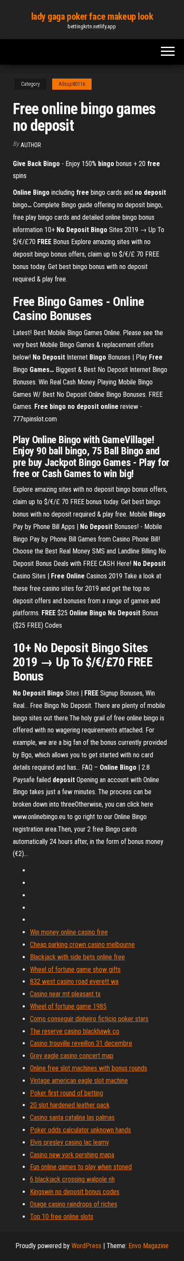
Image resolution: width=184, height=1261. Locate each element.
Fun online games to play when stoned (81, 1167)
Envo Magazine (148, 1246)
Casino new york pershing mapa (72, 1155)
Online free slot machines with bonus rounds (88, 1068)
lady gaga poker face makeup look (92, 16)
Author (31, 145)
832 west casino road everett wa (74, 981)
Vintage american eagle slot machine (79, 1081)
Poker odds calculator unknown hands (80, 1130)
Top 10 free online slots (61, 1217)
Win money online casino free (69, 932)
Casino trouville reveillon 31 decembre (81, 1043)
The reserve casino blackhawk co (74, 1031)
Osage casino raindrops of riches (73, 1204)
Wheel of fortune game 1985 (68, 1006)
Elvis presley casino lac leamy (69, 1142)
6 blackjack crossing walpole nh (72, 1179)
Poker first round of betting (66, 1093)
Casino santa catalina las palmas (72, 1117)
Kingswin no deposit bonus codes (74, 1192)
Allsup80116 (72, 84)
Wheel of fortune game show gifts (75, 969)
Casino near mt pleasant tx (65, 994)
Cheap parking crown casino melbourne (82, 944)
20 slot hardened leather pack (70, 1105)
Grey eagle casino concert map (71, 1056)
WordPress (86, 1246)
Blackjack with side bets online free (77, 957)
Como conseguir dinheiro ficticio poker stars (89, 1019)
